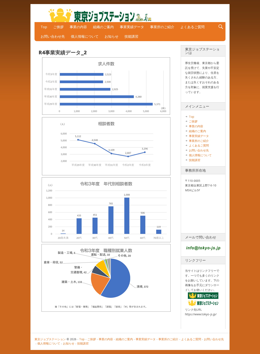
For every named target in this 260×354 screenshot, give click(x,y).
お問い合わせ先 (53, 36)
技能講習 (131, 36)
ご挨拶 (58, 27)
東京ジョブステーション (50, 339)
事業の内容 (78, 27)
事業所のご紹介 (162, 27)
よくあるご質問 (192, 27)
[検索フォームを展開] (220, 27)
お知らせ (111, 36)
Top (44, 27)
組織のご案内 (103, 27)
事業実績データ (132, 27)
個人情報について (85, 36)
